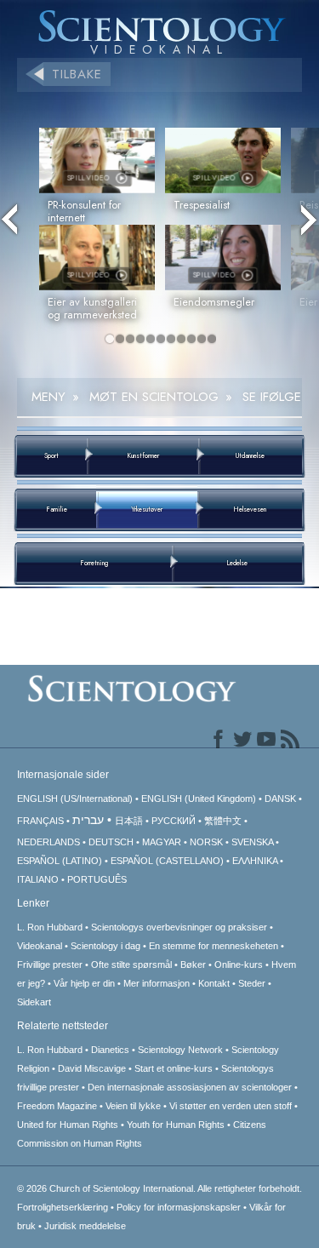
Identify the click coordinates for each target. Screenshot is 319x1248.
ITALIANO (38, 879)
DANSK (280, 798)
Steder (251, 983)
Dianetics (110, 1050)
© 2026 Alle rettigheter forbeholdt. (159, 1188)
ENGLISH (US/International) (75, 798)
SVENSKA (252, 842)
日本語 (129, 821)
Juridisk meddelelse (85, 1226)
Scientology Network (180, 1050)
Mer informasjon (156, 983)
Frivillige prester (50, 964)
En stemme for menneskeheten (213, 946)
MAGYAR (161, 842)
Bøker (193, 964)
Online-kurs (239, 964)
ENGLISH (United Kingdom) (198, 798)
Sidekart (34, 1002)
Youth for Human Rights (176, 1124)
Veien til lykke (133, 1106)
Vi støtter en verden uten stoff (230, 1106)
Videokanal (39, 946)
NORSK (206, 842)
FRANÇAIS (40, 821)
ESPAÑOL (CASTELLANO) (167, 861)
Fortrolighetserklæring (62, 1207)
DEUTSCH (111, 842)
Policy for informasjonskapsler (179, 1207)
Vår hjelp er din (84, 983)
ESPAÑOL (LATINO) (59, 861)
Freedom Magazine (57, 1106)
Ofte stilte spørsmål (131, 964)
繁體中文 (223, 821)
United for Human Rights (67, 1124)
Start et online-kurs (173, 1068)
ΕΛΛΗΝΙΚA (254, 861)
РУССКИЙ (173, 821)
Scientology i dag (105, 946)
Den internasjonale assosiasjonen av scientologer (190, 1087)
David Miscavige (92, 1068)
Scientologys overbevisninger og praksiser (179, 927)
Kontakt (214, 983)
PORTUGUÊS (97, 879)
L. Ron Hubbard (50, 927)
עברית (88, 820)
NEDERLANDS (48, 842)
